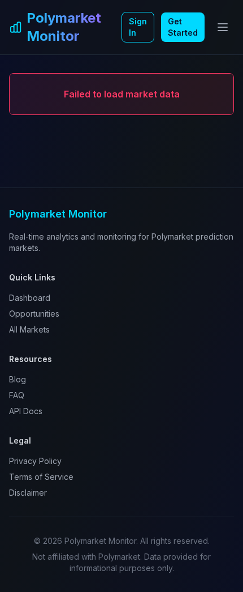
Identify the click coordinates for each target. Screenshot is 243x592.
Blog (17, 379)
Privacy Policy (35, 461)
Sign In (138, 26)
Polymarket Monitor (64, 27)
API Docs (25, 411)
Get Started (183, 26)
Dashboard (29, 298)
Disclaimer (28, 492)
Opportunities (34, 313)
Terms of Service (41, 477)
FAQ (16, 395)
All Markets (29, 329)
